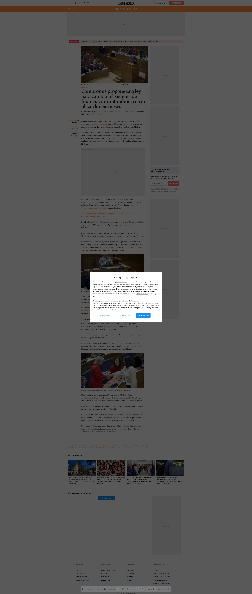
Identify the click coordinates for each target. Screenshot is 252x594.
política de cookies (142, 294)
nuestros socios (121, 282)
